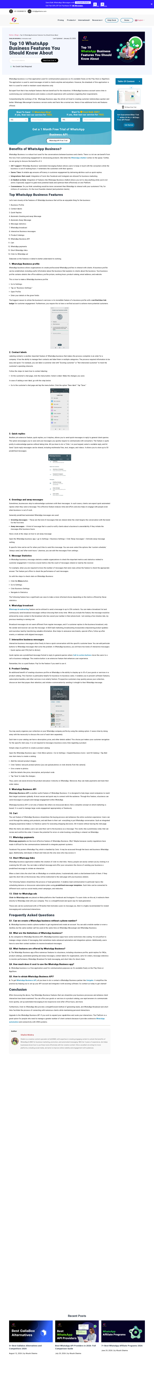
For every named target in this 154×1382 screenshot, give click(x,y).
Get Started (129, 125)
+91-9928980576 (20, 11)
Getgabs (90, 980)
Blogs (17, 35)
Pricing (61, 20)
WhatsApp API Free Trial (58, 140)
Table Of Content (129, 81)
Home (11, 35)
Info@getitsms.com (39, 11)
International (83, 20)
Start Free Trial (48, 60)
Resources (97, 20)
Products (71, 20)
